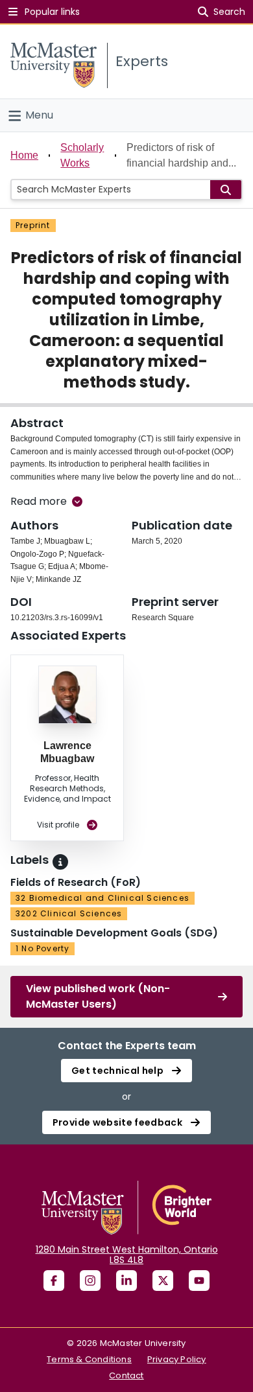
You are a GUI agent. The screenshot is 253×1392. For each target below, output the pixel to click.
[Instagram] (90, 1280)
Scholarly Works (82, 155)
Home (24, 155)
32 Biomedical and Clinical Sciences (102, 897)
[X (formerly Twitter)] (162, 1280)
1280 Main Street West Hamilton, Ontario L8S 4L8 (127, 1254)
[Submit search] (225, 189)
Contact (126, 1375)
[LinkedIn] (126, 1280)
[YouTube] (199, 1280)
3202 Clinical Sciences (69, 913)
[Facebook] (53, 1280)
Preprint (33, 225)
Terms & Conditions (89, 1359)
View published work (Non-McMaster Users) (98, 996)
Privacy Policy (176, 1359)
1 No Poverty (42, 948)
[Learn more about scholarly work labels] (60, 862)
